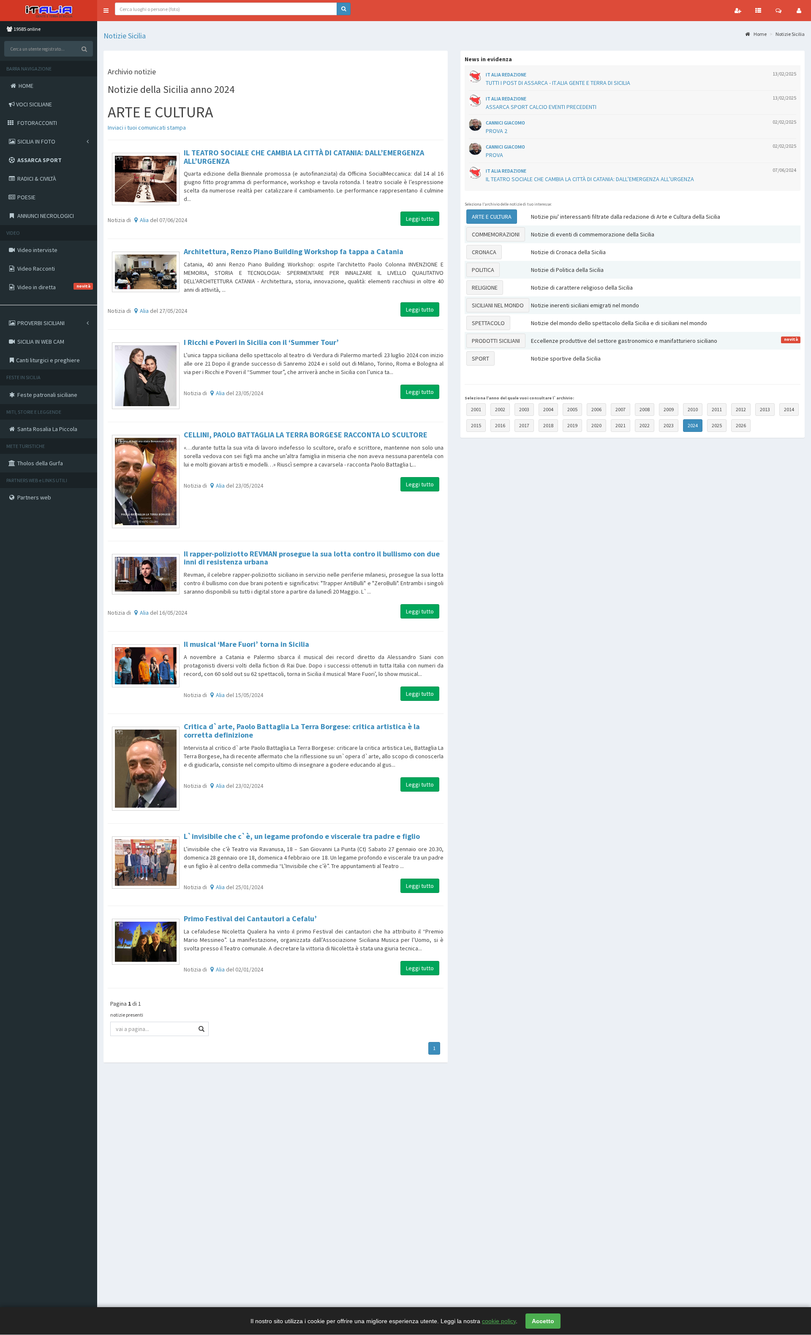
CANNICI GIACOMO (505, 122)
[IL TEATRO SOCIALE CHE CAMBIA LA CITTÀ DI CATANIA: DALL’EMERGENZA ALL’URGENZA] (146, 179)
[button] (106, 10)
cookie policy (499, 1321)
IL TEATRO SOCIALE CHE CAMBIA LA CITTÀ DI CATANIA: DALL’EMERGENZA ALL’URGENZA (590, 179)
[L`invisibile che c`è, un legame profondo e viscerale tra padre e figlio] (146, 862)
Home (760, 34)
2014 (789, 409)
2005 (572, 409)
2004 (548, 409)
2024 (693, 425)
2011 (717, 409)
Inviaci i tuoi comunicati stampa (147, 127)
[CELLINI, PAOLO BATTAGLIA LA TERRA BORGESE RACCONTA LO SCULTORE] (146, 481)
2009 (669, 409)
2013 (765, 409)
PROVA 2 (496, 131)
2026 (741, 425)
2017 (524, 425)
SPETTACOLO (488, 323)
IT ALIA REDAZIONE (506, 74)
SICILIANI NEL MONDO (498, 305)
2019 (572, 425)
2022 (645, 425)
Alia (144, 220)
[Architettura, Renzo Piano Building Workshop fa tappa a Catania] (146, 272)
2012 (741, 409)
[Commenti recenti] (778, 10)
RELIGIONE (485, 287)
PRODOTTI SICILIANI (496, 341)
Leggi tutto (420, 218)
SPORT (480, 358)
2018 (548, 425)
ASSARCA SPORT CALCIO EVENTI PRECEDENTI (541, 107)
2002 (500, 409)
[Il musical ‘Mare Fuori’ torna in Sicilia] (146, 665)
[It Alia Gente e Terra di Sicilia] (48, 10)
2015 (476, 425)
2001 (476, 409)
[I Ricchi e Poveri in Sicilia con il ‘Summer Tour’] (146, 375)
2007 (620, 409)
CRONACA (484, 252)
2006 (596, 409)
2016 (500, 425)
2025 (717, 425)
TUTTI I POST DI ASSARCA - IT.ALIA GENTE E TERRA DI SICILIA (558, 83)
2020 (596, 425)
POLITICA (483, 270)
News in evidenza (488, 59)
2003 (524, 409)
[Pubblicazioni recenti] (758, 10)
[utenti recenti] (738, 10)
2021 (620, 425)
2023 (669, 425)
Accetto (543, 1321)
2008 (645, 409)
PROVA (494, 155)
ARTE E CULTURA (492, 216)
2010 (693, 409)
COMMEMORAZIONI (496, 234)
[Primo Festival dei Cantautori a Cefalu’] (146, 942)
